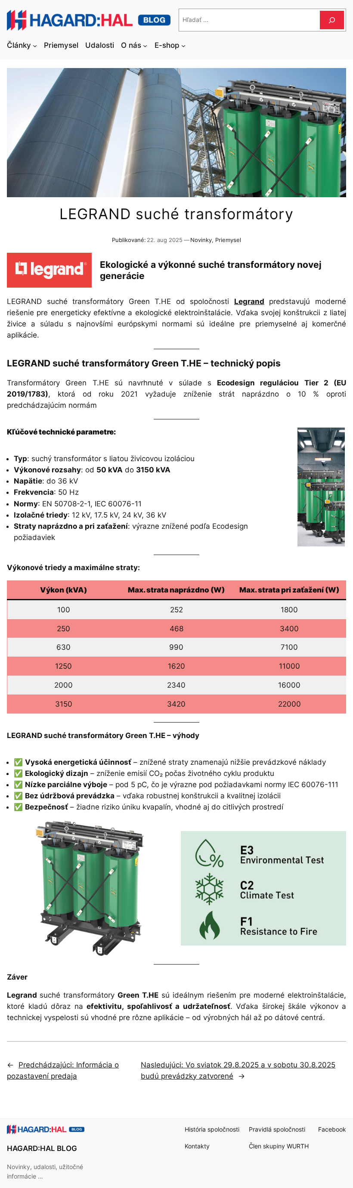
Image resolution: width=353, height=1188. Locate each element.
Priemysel (228, 240)
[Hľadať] (332, 20)
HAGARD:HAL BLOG (42, 1148)
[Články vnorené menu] (35, 45)
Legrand (249, 301)
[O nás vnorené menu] (145, 45)
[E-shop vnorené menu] (183, 45)
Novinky (201, 240)
